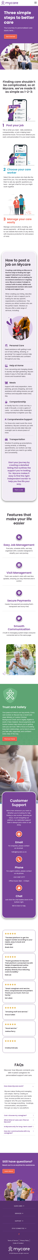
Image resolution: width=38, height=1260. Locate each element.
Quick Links (18, 1206)
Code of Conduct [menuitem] (18, 1243)
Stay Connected (18, 1228)
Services (18, 1213)
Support (18, 1221)
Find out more (9, 739)
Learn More (8, 1171)
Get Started (10, 37)
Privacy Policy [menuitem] (24, 1240)
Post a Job (19, 490)
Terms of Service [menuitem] (13, 1240)
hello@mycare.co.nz (19, 852)
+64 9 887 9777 (19, 877)
